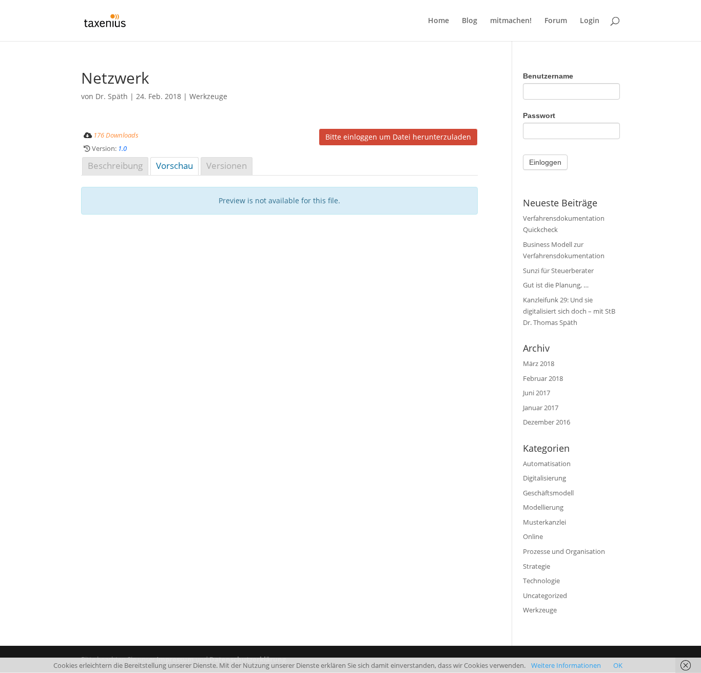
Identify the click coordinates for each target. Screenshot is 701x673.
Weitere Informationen (566, 665)
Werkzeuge (208, 96)
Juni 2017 (536, 392)
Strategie (536, 566)
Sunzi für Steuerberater (558, 270)
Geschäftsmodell (548, 492)
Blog (469, 21)
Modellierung (543, 507)
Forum (555, 21)
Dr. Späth (111, 96)
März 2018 (538, 363)
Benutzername (548, 76)
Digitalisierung (544, 478)
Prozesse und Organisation (564, 551)
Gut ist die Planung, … (556, 285)
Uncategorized (545, 595)
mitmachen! (511, 21)
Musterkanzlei (544, 522)
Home (438, 21)
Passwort (539, 115)
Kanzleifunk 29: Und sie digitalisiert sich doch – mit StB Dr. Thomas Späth (569, 311)
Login (589, 21)
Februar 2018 (543, 378)
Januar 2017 (540, 407)
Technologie (541, 580)
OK (617, 665)
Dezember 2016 (546, 422)
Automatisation (547, 463)
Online (533, 536)
